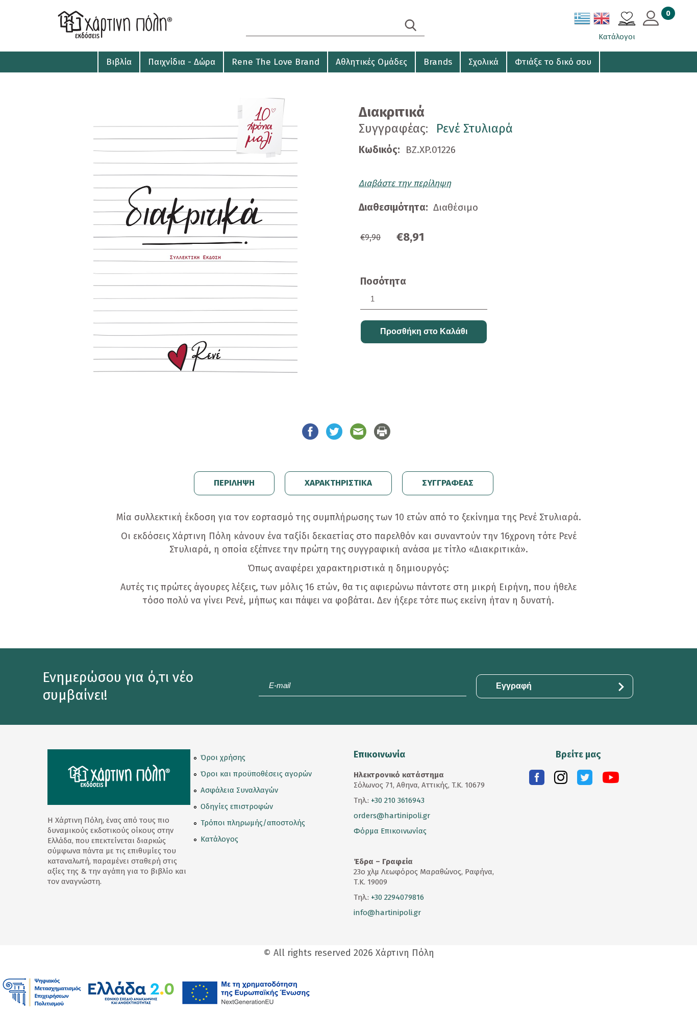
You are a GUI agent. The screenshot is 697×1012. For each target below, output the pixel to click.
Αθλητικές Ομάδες (371, 62)
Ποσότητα (383, 281)
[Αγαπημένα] (626, 20)
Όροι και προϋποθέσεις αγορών (256, 773)
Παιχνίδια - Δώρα (181, 62)
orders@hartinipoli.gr (392, 815)
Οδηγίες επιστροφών (237, 806)
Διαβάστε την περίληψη (405, 183)
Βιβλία (119, 62)
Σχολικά (483, 62)
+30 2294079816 (396, 897)
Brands (438, 62)
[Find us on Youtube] (610, 780)
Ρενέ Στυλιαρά (474, 128)
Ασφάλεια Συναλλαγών (239, 790)
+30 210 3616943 (398, 800)
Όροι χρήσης (223, 757)
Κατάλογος (219, 839)
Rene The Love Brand (275, 62)
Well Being (68, 81)
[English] (602, 20)
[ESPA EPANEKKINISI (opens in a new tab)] (156, 991)
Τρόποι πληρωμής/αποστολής (253, 822)
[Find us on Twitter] (584, 780)
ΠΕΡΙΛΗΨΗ (234, 482)
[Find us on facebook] (536, 780)
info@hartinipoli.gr (387, 912)
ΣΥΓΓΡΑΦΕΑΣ (448, 482)
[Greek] (582, 20)
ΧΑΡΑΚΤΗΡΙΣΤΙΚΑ (338, 482)
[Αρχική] (134, 26)
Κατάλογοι (617, 36)
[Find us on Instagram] (560, 780)
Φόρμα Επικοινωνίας (390, 831)
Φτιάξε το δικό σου (553, 62)
